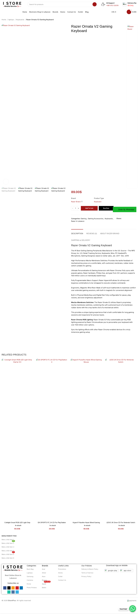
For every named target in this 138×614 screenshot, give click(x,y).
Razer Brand (76, 202)
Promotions (62, 569)
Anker (44, 573)
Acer (43, 569)
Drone (29, 584)
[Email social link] (128, 218)
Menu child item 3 (8, 547)
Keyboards (20, 20)
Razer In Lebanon (77, 221)
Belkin (44, 587)
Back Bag (30, 569)
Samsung (30, 576)
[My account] (122, 12)
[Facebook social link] (123, 218)
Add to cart (89, 208)
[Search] (95, 4)
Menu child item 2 (8, 542)
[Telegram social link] (120, 221)
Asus (43, 576)
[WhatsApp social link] (135, 218)
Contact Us (62, 580)
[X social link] (126, 218)
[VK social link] (117, 221)
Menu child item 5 (8, 554)
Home (4, 20)
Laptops (30, 573)
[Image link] (13, 568)
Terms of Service (87, 573)
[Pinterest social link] (130, 218)
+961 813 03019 (112, 5)
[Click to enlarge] (6, 181)
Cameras (30, 580)
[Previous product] (131, 20)
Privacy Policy (86, 576)
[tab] (77, 232)
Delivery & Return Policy (89, 569)
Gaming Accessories (95, 219)
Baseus (44, 580)
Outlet (60, 576)
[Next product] (135, 20)
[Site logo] (12, 4)
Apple (46, 583)
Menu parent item (9, 536)
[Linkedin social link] (133, 218)
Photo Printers (32, 587)
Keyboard (97, 202)
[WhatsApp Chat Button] (132, 608)
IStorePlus (12, 600)
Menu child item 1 (8, 539)
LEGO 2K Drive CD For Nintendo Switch (121, 522)
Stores (60, 573)
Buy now (106, 208)
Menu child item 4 (8, 551)
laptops (11, 20)
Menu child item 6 (8, 558)
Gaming (83, 219)
